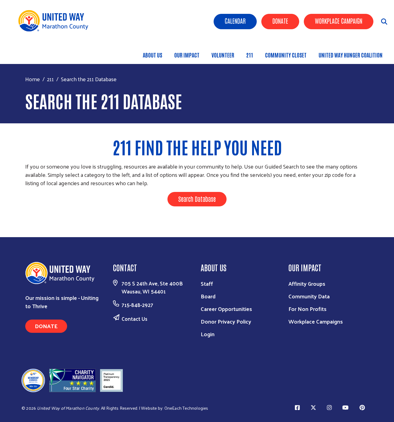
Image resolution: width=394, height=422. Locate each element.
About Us (152, 54)
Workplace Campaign (338, 21)
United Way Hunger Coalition (351, 54)
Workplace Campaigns (315, 321)
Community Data (309, 296)
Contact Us (134, 318)
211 (249, 54)
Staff (207, 283)
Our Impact (186, 54)
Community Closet (286, 54)
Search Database (197, 199)
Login (208, 334)
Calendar (235, 21)
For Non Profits (307, 308)
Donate (280, 21)
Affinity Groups (306, 283)
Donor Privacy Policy (226, 321)
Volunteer (222, 54)
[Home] (55, 21)
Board (208, 296)
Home (32, 79)
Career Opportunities (226, 308)
